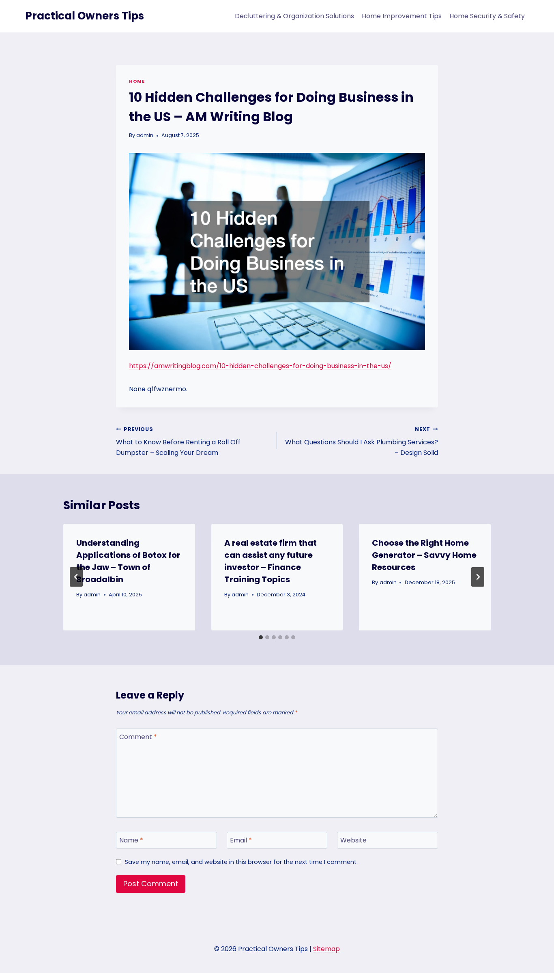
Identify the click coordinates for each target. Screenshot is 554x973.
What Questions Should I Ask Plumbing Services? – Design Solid (361, 441)
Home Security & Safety (487, 16)
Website (353, 840)
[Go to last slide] (76, 577)
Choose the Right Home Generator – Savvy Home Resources (424, 555)
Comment (138, 737)
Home (136, 81)
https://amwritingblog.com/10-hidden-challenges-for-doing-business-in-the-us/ (260, 366)
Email (241, 840)
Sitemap (326, 949)
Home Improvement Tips (402, 16)
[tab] (261, 637)
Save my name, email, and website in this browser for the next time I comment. (241, 862)
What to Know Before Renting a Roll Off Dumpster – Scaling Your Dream (178, 441)
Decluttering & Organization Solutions (294, 16)
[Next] (477, 577)
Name (131, 840)
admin (144, 135)
